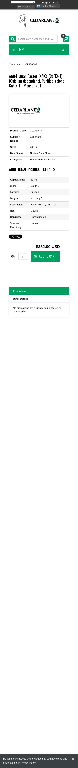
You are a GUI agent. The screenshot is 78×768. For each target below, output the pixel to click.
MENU (22, 49)
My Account (24, 6)
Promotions (19, 291)
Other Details (20, 298)
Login (56, 2)
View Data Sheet (42, 153)
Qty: (13, 256)
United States (48, 6)
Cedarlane (15, 64)
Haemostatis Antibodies (43, 159)
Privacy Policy (28, 762)
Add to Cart (47, 256)
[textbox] (33, 38)
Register (46, 2)
